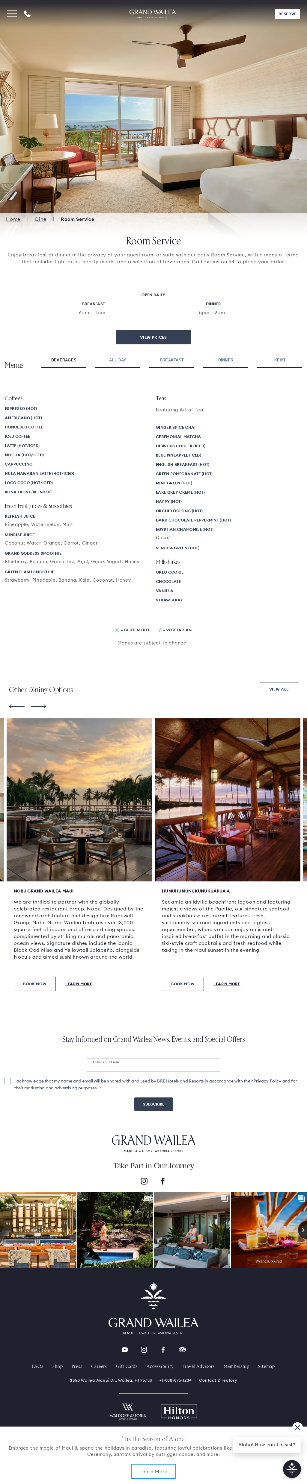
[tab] (63, 360)
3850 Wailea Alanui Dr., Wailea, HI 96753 (111, 1380)
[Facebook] (162, 1182)
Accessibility (160, 1366)
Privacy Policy (267, 1081)
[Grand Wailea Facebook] (163, 1350)
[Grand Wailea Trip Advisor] (182, 1350)
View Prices (153, 337)
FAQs (37, 1366)
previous (17, 706)
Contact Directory (218, 1380)
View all (279, 689)
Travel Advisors (199, 1366)
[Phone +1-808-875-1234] (27, 13)
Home (13, 219)
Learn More (153, 1471)
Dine (40, 219)
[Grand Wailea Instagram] (144, 1350)
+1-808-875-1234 (175, 1380)
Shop (57, 1366)
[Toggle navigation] (12, 13)
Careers (99, 1366)
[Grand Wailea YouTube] (124, 1350)
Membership (236, 1366)
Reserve (288, 13)
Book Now (34, 983)
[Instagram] (144, 1182)
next (38, 706)
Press (77, 1366)
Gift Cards (127, 1366)
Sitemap (266, 1366)
